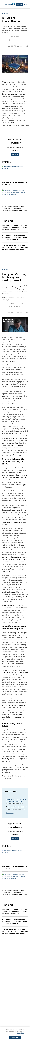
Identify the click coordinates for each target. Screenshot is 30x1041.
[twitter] (15, 46)
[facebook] (9, 46)
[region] (15, 1034)
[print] (27, 46)
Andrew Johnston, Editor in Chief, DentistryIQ (16, 800)
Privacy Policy (20, 1033)
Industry (5, 13)
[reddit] (18, 46)
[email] (21, 46)
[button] (3, 4)
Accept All (15, 1037)
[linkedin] (12, 46)
